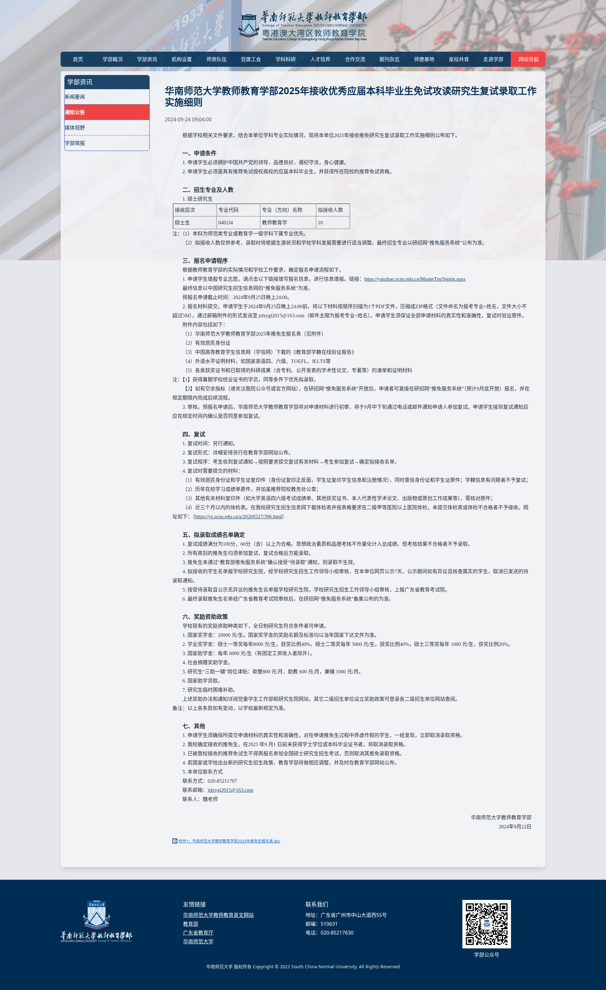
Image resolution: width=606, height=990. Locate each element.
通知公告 (75, 112)
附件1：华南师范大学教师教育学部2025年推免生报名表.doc (229, 841)
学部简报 (75, 143)
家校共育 (459, 59)
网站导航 (529, 59)
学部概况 (113, 59)
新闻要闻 (75, 96)
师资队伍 (216, 59)
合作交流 (355, 59)
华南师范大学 (198, 941)
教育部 (190, 923)
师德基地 (424, 59)
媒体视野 (75, 127)
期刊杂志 (389, 59)
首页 (78, 59)
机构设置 (182, 59)
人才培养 (320, 59)
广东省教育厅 (198, 932)
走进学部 (493, 59)
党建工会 (251, 59)
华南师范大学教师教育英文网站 (218, 915)
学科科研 (286, 59)
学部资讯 (147, 59)
